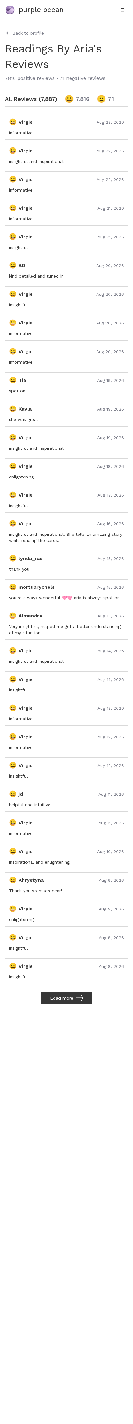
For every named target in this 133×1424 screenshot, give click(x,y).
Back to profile (28, 33)
